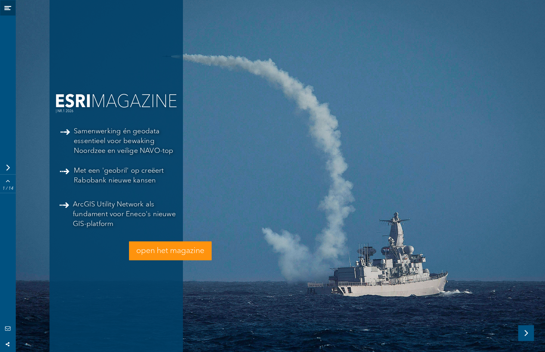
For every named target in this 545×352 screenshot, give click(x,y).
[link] (118, 217)
